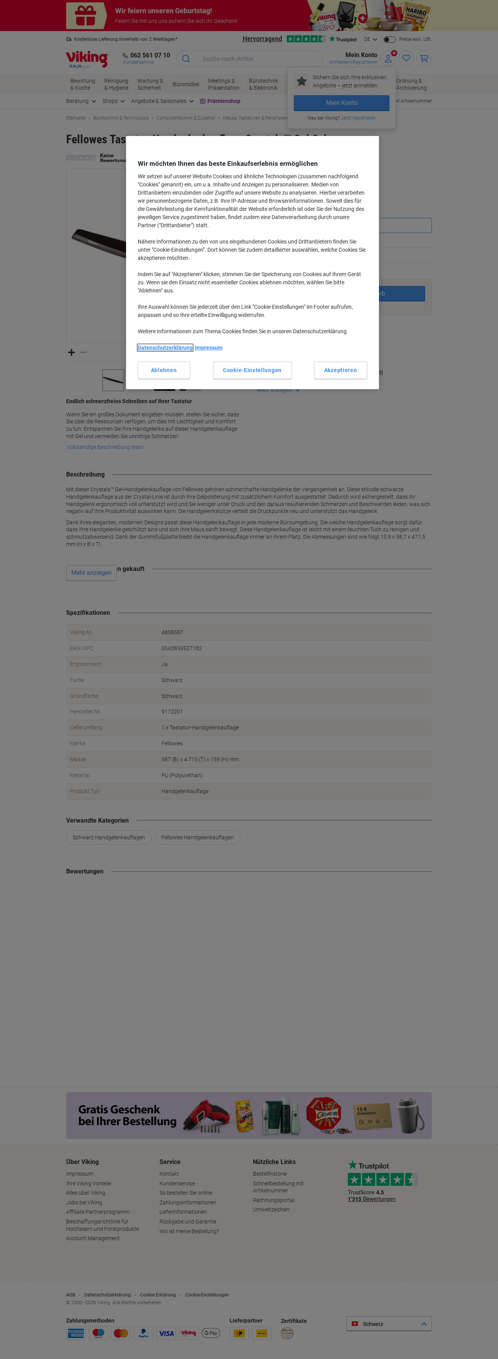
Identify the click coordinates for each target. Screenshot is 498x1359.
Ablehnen (164, 370)
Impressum (209, 348)
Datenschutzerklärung (165, 348)
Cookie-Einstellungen (252, 370)
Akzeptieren (340, 370)
